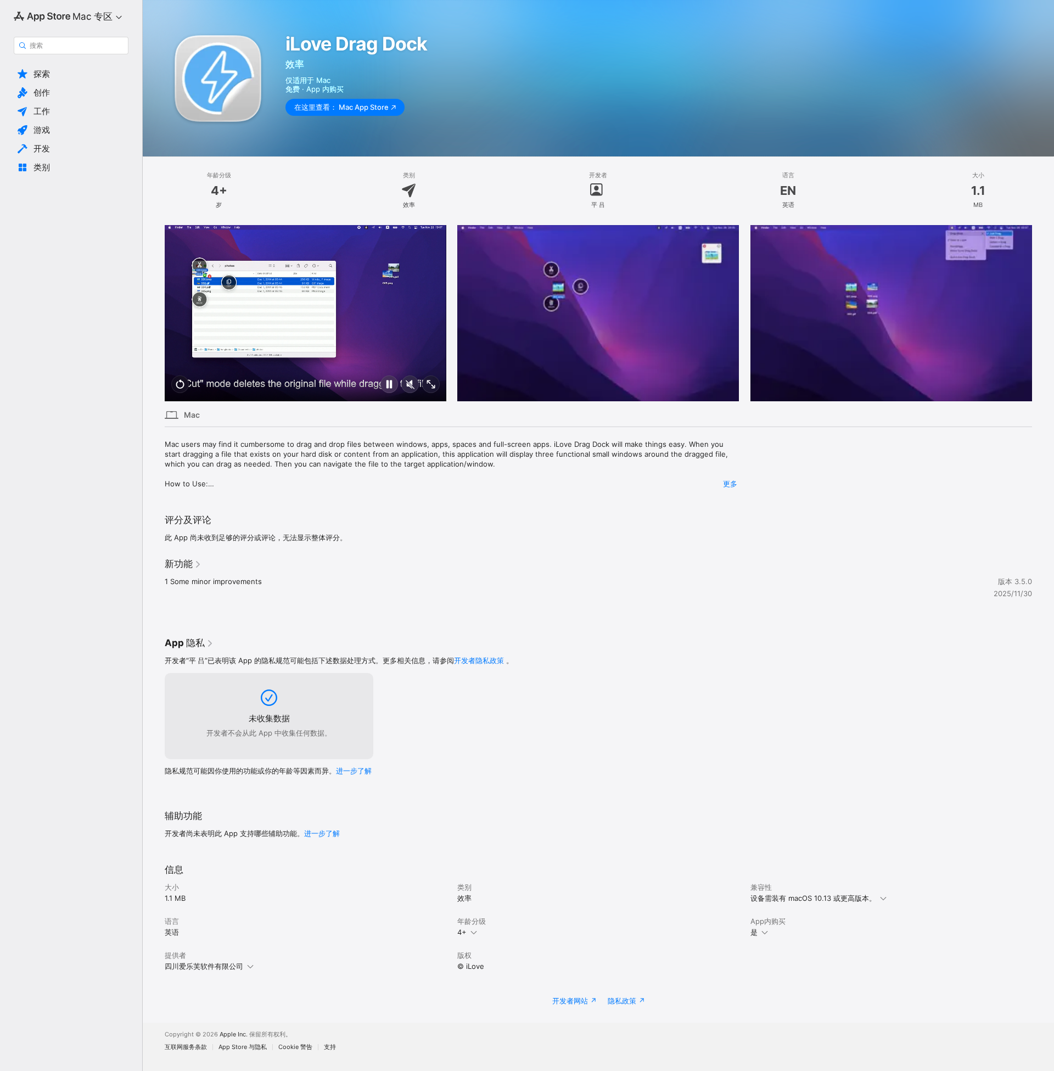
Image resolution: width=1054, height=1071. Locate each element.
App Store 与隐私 (242, 1047)
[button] (71, 74)
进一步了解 (354, 770)
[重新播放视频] (180, 385)
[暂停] (389, 385)
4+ (462, 932)
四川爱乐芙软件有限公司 (204, 966)
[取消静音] (410, 385)
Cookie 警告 (295, 1047)
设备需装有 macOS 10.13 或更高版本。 (813, 898)
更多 (730, 483)
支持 (330, 1047)
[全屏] (431, 385)
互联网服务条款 (186, 1047)
